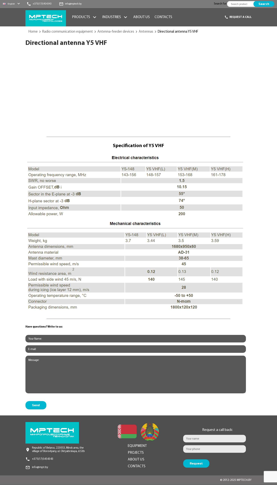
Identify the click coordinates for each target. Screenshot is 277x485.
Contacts (163, 17)
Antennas (146, 32)
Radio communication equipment (67, 32)
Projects (136, 453)
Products (81, 17)
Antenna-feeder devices (115, 32)
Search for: (220, 3)
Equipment (137, 446)
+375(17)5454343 (42, 459)
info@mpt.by (40, 467)
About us (141, 17)
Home (33, 32)
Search (264, 4)
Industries (111, 17)
